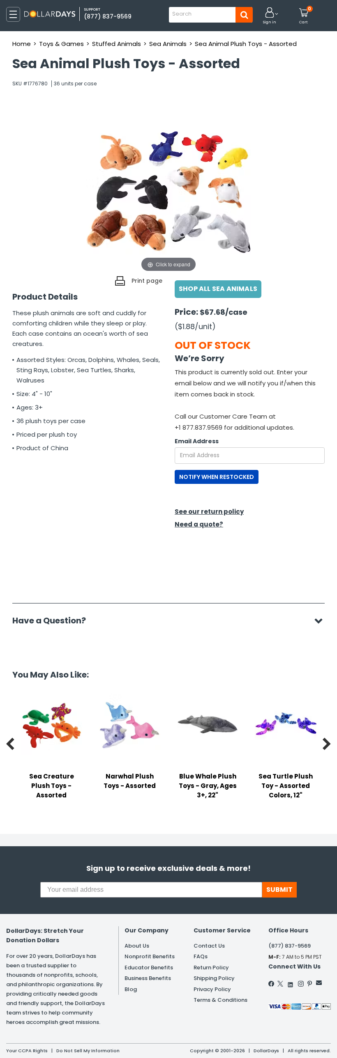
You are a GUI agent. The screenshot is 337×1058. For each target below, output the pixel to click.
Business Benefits (148, 978)
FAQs (201, 956)
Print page (147, 281)
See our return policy (209, 511)
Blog (131, 989)
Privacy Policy (212, 989)
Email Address (197, 441)
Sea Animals (168, 43)
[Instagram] (301, 984)
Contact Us (209, 946)
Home (21, 43)
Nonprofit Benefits (150, 956)
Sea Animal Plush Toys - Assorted (246, 43)
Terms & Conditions (220, 1000)
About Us (137, 946)
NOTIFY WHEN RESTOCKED (216, 477)
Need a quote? (199, 524)
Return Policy (211, 967)
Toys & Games (61, 43)
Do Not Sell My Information (88, 1050)
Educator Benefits (149, 967)
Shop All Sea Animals (218, 288)
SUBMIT (279, 889)
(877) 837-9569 (108, 16)
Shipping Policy (214, 978)
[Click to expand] (168, 192)
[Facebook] (271, 984)
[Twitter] (280, 984)
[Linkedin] (290, 983)
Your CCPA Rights (27, 1050)
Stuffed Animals (116, 43)
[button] (269, 16)
